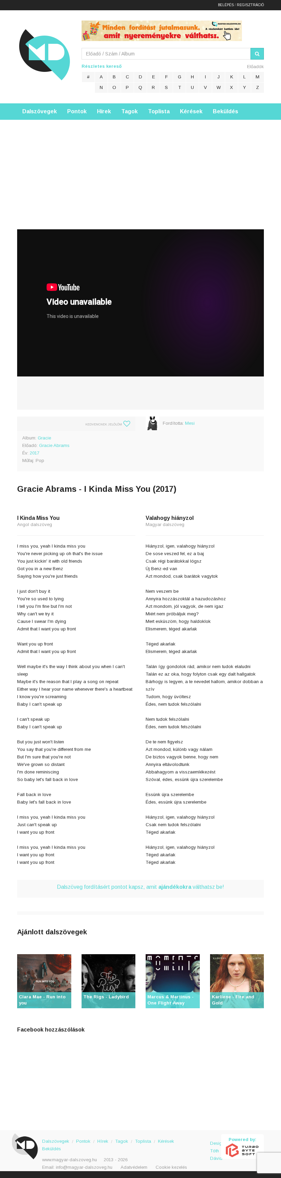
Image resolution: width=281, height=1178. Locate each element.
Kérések (191, 111)
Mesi (190, 423)
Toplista (159, 111)
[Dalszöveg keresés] (257, 54)
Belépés (226, 5)
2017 (34, 453)
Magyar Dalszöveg (44, 54)
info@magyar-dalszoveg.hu (84, 1167)
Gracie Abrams (54, 445)
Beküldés (225, 111)
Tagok (129, 111)
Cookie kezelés (171, 1167)
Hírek (104, 111)
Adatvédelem (134, 1167)
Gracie (44, 437)
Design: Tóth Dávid (215, 1147)
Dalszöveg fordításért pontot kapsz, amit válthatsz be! (140, 887)
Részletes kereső (102, 66)
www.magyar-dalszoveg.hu (69, 1159)
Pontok (77, 111)
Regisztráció (250, 5)
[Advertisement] (140, 168)
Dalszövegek (39, 111)
